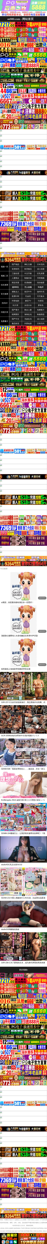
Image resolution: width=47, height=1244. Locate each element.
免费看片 (4, 321)
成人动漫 (40, 269)
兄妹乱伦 (28, 319)
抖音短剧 (15, 301)
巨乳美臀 (40, 273)
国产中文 (15, 319)
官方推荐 (4, 294)
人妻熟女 (15, 278)
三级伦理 (15, 273)
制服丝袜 (28, 278)
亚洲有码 (15, 269)
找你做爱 (40, 283)
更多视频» (23, 970)
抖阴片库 (4, 312)
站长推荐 (4, 285)
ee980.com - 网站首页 (20, 18)
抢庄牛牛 (28, 292)
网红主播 (28, 264)
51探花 (41, 301)
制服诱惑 (40, 314)
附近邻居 (15, 283)
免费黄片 (40, 310)
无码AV (5, 303)
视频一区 (4, 267)
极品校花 (15, 323)
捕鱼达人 (15, 292)
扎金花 (28, 296)
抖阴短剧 (28, 323)
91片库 (15, 305)
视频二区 (4, 276)
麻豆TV (28, 301)
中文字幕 (28, 273)
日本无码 (40, 264)
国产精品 (15, 264)
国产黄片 (15, 310)
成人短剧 (40, 319)
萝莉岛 (40, 305)
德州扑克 (40, 292)
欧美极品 (28, 269)
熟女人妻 (28, 310)
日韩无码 (40, 323)
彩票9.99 (15, 296)
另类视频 (40, 278)
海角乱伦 (28, 314)
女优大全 (28, 305)
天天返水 (40, 296)
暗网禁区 (15, 314)
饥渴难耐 (28, 283)
